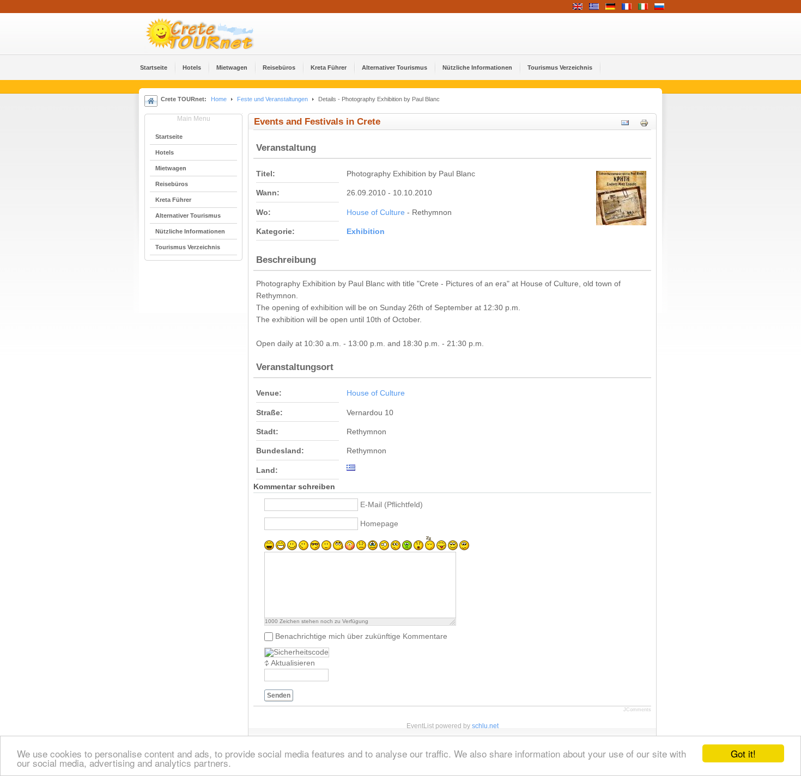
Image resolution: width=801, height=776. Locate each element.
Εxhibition (366, 231)
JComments (637, 709)
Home (219, 99)
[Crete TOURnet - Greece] (212, 34)
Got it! (743, 753)
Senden (278, 695)
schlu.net (485, 726)
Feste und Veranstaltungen (272, 99)
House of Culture (376, 212)
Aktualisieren (293, 663)
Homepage (379, 524)
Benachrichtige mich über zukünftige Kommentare (361, 636)
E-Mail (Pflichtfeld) (391, 505)
